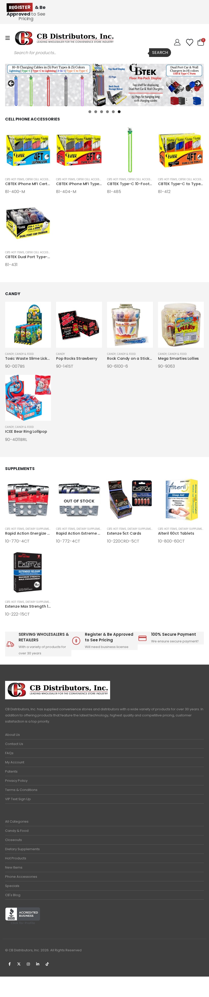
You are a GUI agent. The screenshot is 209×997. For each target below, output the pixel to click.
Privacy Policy (16, 780)
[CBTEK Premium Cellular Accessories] (104, 85)
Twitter (19, 964)
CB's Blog (12, 895)
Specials (12, 885)
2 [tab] (95, 111)
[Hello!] (177, 42)
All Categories (17, 821)
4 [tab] (107, 111)
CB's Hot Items (14, 179)
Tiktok (47, 964)
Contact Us (14, 743)
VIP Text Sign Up (18, 799)
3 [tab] (101, 111)
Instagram (28, 964)
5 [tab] (113, 111)
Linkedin (38, 964)
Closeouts (13, 839)
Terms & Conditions (21, 789)
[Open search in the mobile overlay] (90, 52)
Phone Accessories (21, 876)
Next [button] (197, 84)
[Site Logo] (64, 38)
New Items (13, 867)
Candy (9, 354)
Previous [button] (11, 84)
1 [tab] (89, 111)
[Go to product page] (28, 150)
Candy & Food (24, 354)
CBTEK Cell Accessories (41, 179)
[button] (9, 38)
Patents (11, 771)
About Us (12, 734)
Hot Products (15, 858)
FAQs (9, 753)
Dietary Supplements (22, 849)
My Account (14, 762)
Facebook (9, 964)
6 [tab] (119, 111)
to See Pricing (26, 13)
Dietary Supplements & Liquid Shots (50, 529)
